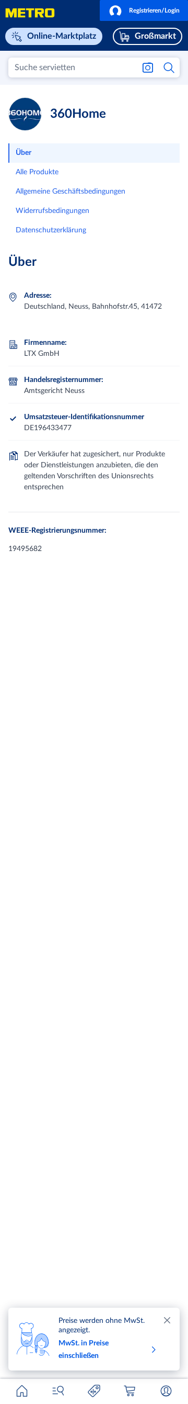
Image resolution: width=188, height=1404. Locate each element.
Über (23, 152)
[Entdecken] (58, 1391)
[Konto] (166, 1391)
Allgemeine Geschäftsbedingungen (70, 191)
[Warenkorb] (130, 1391)
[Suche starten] (169, 67)
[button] (144, 10)
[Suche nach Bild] (148, 67)
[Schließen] (167, 1320)
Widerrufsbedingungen (52, 211)
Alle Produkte (37, 172)
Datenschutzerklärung (51, 230)
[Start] (22, 1391)
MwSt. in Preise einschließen (83, 1350)
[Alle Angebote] (94, 1391)
